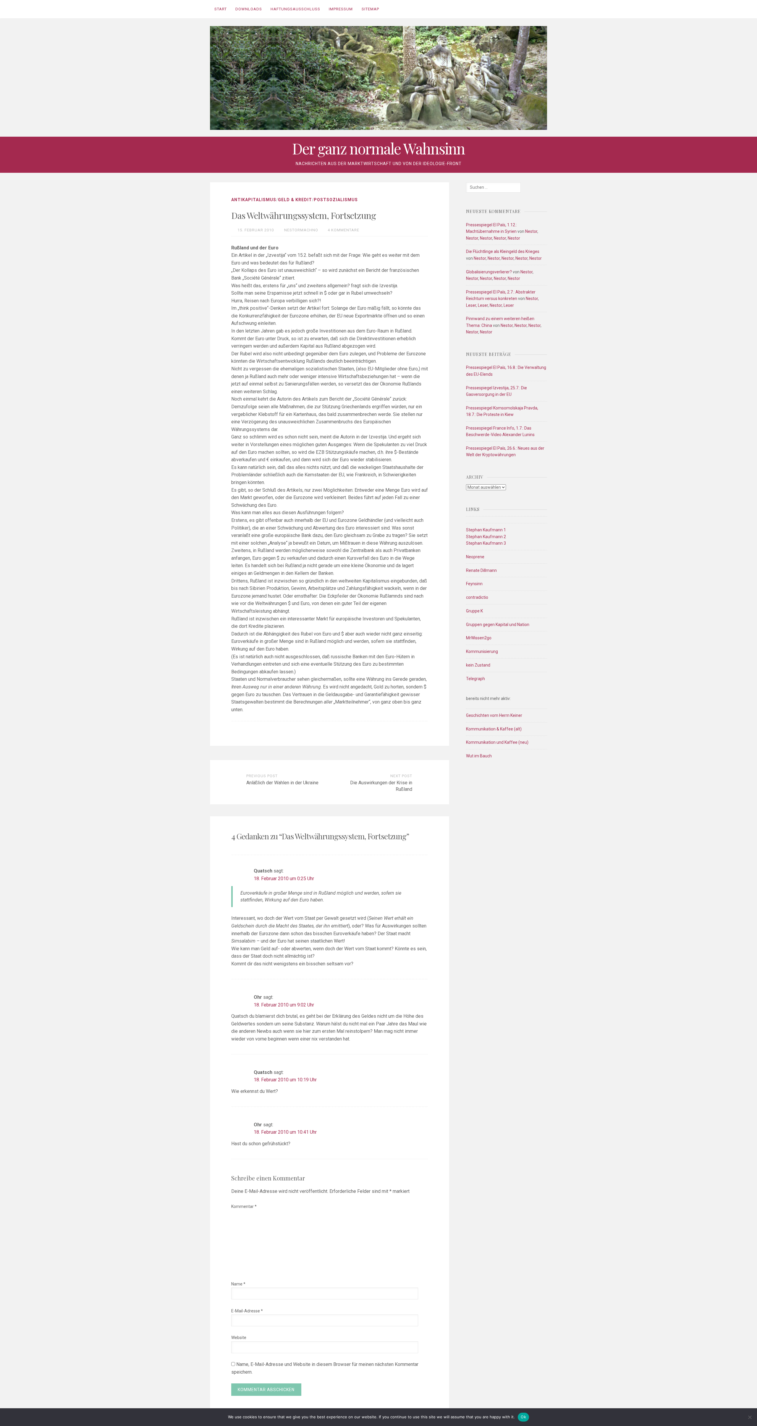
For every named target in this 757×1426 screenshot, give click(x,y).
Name (238, 1284)
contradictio (477, 597)
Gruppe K (474, 611)
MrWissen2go (478, 637)
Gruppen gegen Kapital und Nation (497, 624)
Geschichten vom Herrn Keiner (494, 715)
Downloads (248, 9)
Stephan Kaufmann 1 (486, 530)
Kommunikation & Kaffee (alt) (494, 729)
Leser (471, 305)
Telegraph (475, 678)
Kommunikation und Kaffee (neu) (497, 742)
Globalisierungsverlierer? (489, 272)
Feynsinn (474, 583)
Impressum (341, 9)
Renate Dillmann (481, 570)
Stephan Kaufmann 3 (486, 543)
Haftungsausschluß (295, 9)
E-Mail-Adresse (247, 1311)
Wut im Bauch (479, 756)
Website (238, 1337)
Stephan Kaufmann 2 (486, 536)
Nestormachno (301, 230)
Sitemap (370, 9)
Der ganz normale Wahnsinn (378, 148)
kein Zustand (478, 665)
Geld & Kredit (295, 199)
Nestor (531, 231)
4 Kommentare (343, 230)
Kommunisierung (482, 651)
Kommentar (244, 1206)
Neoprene (475, 556)
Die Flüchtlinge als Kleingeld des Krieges (502, 251)
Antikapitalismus (253, 199)
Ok (523, 1416)
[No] (750, 1417)
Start (220, 9)
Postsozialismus (336, 199)
